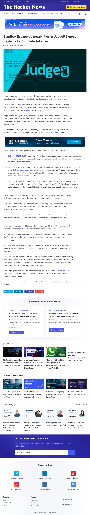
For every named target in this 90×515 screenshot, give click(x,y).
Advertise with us (8, 503)
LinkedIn (58, 282)
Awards (60, 14)
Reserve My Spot (16, 332)
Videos (78, 404)
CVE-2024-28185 (14, 156)
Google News (41, 282)
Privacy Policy (35, 505)
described (33, 116)
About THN (6, 500)
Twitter (48, 282)
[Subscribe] (71, 452)
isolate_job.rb (43, 195)
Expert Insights (47, 14)
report (26, 110)
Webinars (34, 500)
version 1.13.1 (64, 271)
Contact (5, 505)
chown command (23, 170)
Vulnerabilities (17, 14)
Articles (84, 404)
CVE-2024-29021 (14, 181)
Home (6, 14)
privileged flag (24, 229)
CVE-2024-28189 (14, 167)
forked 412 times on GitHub (48, 133)
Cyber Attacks (32, 14)
